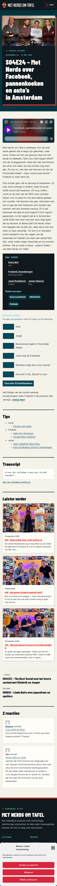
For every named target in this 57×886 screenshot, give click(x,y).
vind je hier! (18, 399)
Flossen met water (22, 426)
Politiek (14, 304)
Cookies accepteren (28, 865)
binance (9, 726)
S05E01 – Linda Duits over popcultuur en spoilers (26, 693)
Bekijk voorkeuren (28, 879)
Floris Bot (13, 262)
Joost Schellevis (17, 281)
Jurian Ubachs (36, 281)
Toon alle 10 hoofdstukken (18, 383)
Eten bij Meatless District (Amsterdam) (32, 447)
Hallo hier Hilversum (23, 433)
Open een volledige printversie (16, 482)
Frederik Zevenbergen (20, 271)
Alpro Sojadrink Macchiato (26, 444)
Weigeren (28, 872)
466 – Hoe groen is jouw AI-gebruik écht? (24, 592)
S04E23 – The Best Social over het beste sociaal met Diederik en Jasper (27, 679)
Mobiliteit (35, 297)
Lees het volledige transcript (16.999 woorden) (26, 473)
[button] (53, 848)
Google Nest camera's (24, 436)
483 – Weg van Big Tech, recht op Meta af (23, 540)
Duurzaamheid (18, 297)
